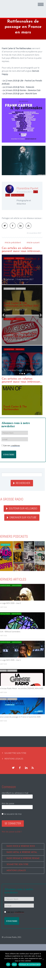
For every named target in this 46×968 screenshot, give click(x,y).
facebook (19, 768)
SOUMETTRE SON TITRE (15, 753)
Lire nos (12, 445)
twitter (13, 768)
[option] (22, 315)
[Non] (43, 959)
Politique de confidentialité (29, 964)
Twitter (5, 226)
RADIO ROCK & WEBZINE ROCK (21, 846)
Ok (8, 964)
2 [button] (22, 373)
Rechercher (23, 483)
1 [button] (20, 373)
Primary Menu (41, 4)
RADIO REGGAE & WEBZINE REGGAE (23, 858)
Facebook (13, 226)
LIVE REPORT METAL (9, 288)
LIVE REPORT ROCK (9, 258)
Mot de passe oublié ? (12, 831)
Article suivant (33, 242)
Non (14, 964)
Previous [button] (3, 315)
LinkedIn (20, 226)
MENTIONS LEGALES (13, 758)
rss (32, 768)
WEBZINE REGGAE (16, 585)
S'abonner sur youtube (22, 517)
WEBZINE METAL (21, 288)
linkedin (26, 768)
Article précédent (13, 242)
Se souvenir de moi (12, 813)
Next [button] (40, 315)
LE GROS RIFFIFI (5, 545)
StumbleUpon (28, 226)
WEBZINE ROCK (17, 195)
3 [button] (24, 373)
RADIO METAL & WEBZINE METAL (22, 852)
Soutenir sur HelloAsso (23, 508)
